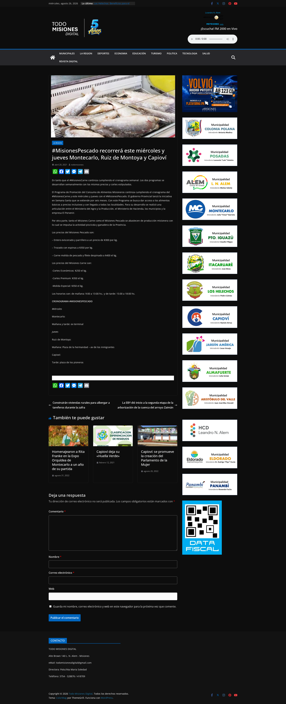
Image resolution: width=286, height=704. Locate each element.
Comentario (57, 511)
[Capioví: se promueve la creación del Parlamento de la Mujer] (157, 428)
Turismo (156, 53)
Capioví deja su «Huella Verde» (108, 453)
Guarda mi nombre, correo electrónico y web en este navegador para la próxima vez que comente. (114, 606)
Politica (172, 53)
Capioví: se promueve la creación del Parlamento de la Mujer (157, 458)
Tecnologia (189, 53)
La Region (86, 53)
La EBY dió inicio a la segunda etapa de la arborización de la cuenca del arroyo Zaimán (145, 405)
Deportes (103, 53)
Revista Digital (68, 61)
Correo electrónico (61, 573)
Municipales (67, 53)
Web (51, 589)
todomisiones (77, 164)
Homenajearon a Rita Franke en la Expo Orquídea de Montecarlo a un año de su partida (68, 460)
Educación (139, 53)
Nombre (55, 557)
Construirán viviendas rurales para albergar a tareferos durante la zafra (81, 405)
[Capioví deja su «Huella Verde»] (113, 428)
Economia (121, 53)
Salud (206, 53)
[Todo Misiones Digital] (53, 57)
